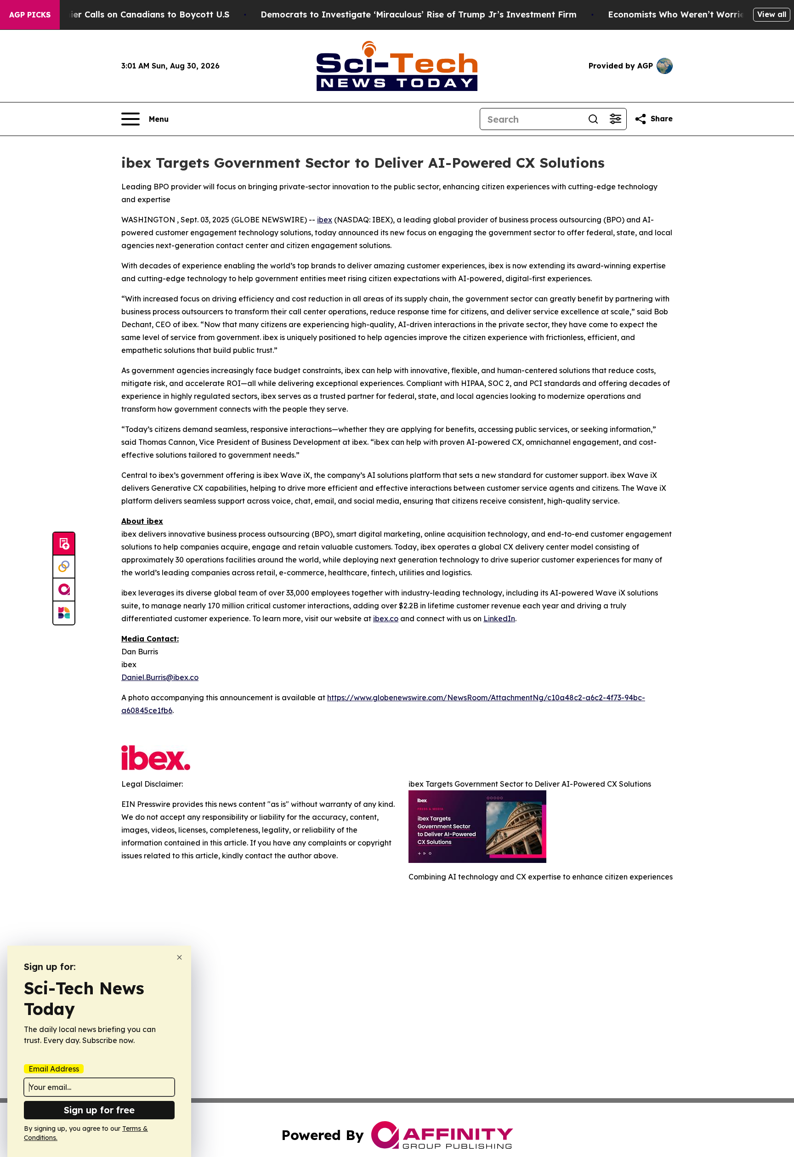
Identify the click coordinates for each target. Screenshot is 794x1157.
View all (771, 14)
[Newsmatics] (63, 612)
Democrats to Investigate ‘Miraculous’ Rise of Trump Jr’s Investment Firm (419, 14)
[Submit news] (63, 544)
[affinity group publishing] (63, 589)
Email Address (53, 1068)
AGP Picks (30, 14)
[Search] (593, 119)
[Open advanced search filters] (615, 119)
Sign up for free (99, 1110)
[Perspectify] (63, 567)
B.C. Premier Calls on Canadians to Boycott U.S (130, 14)
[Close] (179, 957)
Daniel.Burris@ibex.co (159, 677)
